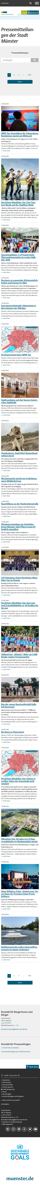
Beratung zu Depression (12, 732)
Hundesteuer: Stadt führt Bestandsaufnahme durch (19, 454)
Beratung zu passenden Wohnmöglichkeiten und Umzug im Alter (19, 281)
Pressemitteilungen (20, 53)
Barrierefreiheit (8, 1085)
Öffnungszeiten (8, 1124)
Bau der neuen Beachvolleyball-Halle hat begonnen (18, 705)
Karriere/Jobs (7, 1094)
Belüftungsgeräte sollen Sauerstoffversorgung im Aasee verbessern (19, 948)
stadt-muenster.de (12, 1075)
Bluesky (30, 1129)
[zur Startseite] (30, 12)
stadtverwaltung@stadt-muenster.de (15, 1029)
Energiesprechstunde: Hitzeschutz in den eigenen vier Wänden (18, 306)
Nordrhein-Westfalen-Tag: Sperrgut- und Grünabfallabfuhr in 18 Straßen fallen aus (20, 605)
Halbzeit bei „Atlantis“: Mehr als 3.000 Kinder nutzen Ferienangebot (19, 655)
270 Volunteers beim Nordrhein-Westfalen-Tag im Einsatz (19, 578)
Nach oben (33, 1067)
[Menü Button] (37, 3)
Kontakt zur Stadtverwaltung (12, 1122)
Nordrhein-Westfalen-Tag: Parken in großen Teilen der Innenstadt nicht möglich (18, 781)
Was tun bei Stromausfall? (11, 1100)
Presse (5, 1092)
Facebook (19, 1129)
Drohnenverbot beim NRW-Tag (16, 354)
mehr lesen (6, 151)
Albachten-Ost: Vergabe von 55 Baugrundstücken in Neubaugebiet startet (19, 840)
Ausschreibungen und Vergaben (13, 1096)
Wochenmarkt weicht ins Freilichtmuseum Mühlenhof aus (19, 479)
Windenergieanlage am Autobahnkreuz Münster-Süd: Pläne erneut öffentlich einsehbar (18, 527)
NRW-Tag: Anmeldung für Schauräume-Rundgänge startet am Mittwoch (20, 134)
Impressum (6, 1080)
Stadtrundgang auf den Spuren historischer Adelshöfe (19, 401)
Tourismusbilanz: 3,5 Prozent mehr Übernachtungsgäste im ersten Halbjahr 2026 (18, 257)
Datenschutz (7, 1082)
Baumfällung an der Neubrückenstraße (19, 503)
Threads (24, 1129)
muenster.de (5, 3)
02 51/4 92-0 (6, 1023)
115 (17, 1025)
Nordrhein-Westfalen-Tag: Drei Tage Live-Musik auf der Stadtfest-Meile (18, 203)
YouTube (35, 1129)
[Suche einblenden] (31, 3)
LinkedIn (8, 1129)
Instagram (13, 1129)
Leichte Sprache (8, 1087)
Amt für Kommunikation (11, 1048)
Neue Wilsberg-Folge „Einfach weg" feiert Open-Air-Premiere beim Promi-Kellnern (19, 894)
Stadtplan (6, 1104)
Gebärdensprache (9, 1089)
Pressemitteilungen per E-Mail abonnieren (16, 1052)
